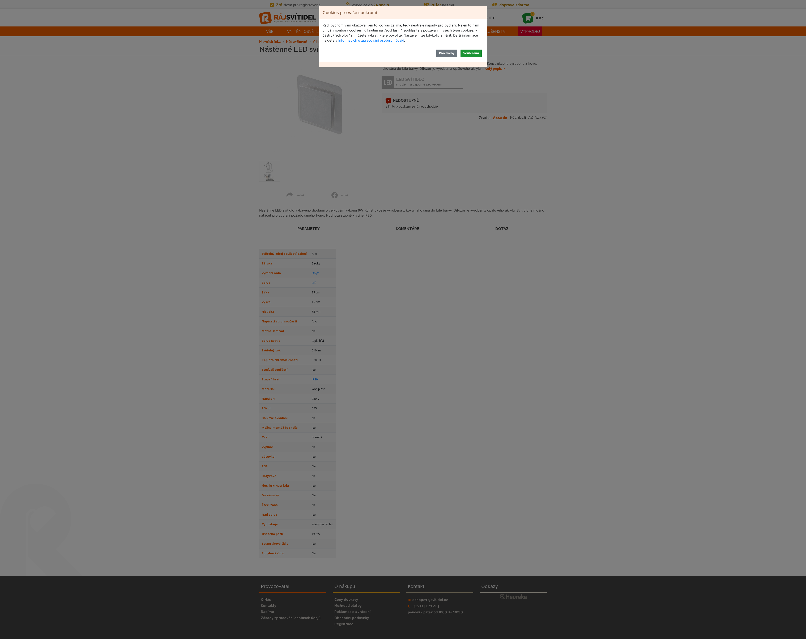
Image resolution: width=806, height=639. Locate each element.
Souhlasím (471, 53)
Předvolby (446, 53)
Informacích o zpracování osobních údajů (371, 40)
